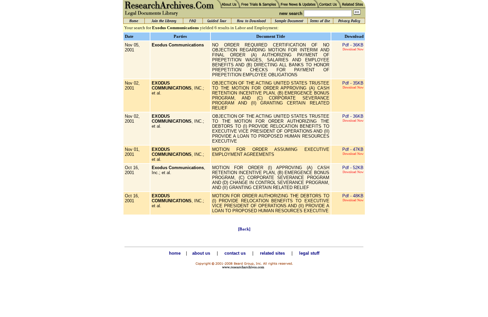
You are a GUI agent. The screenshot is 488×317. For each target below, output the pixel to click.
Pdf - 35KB (353, 83)
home (175, 253)
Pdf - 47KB (353, 149)
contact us (235, 253)
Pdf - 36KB (353, 44)
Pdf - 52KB (353, 167)
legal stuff (309, 253)
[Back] (244, 228)
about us (201, 253)
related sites (272, 253)
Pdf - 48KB (353, 195)
